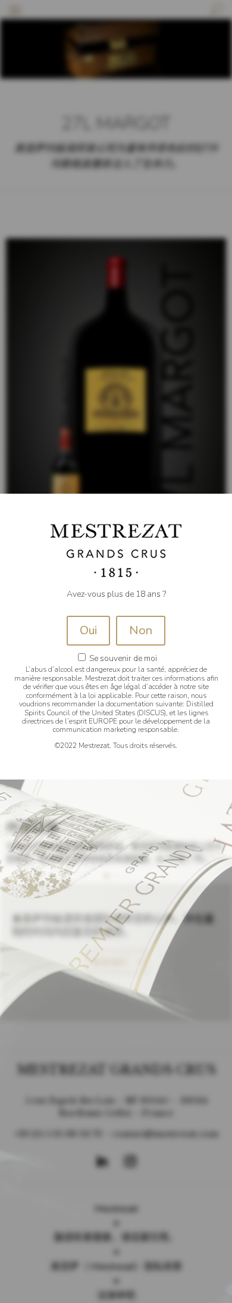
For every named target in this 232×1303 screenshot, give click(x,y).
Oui (88, 630)
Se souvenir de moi (122, 658)
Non (140, 630)
